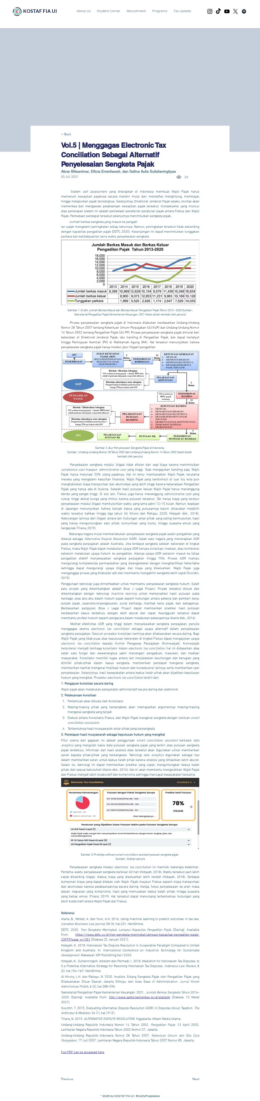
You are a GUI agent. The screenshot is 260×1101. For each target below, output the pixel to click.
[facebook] (244, 11)
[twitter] (235, 11)
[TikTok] (218, 11)
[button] (159, 11)
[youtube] (227, 11)
